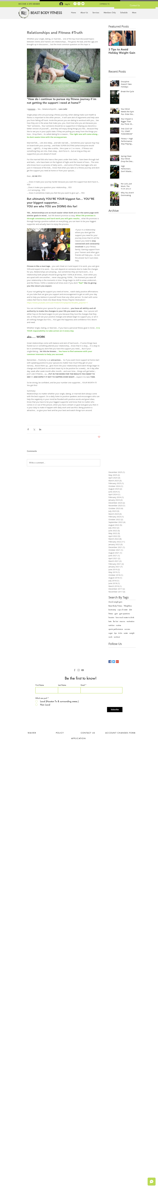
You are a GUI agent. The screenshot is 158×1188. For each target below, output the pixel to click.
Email (83, 685)
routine (118, 625)
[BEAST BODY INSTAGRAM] (78, 3)
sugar (111, 633)
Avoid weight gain (115, 602)
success (127, 629)
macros (122, 621)
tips (115, 633)
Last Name (62, 685)
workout (117, 637)
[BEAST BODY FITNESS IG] (78, 670)
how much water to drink (125, 617)
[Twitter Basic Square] (113, 661)
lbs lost (115, 621)
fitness (111, 613)
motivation (130, 621)
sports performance (116, 629)
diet (130, 609)
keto (110, 621)
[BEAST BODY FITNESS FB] (75, 3)
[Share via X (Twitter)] (34, 429)
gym (116, 613)
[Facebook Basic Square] (110, 661)
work (110, 637)
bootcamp (112, 609)
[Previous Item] (112, 38)
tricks (120, 633)
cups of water (123, 609)
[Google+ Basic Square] (117, 661)
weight (131, 633)
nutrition (111, 625)
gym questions (124, 613)
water (126, 633)
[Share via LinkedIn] (40, 429)
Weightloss (128, 606)
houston (111, 617)
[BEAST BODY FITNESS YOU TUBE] (82, 3)
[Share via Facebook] (28, 429)
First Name (40, 685)
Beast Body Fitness (115, 606)
